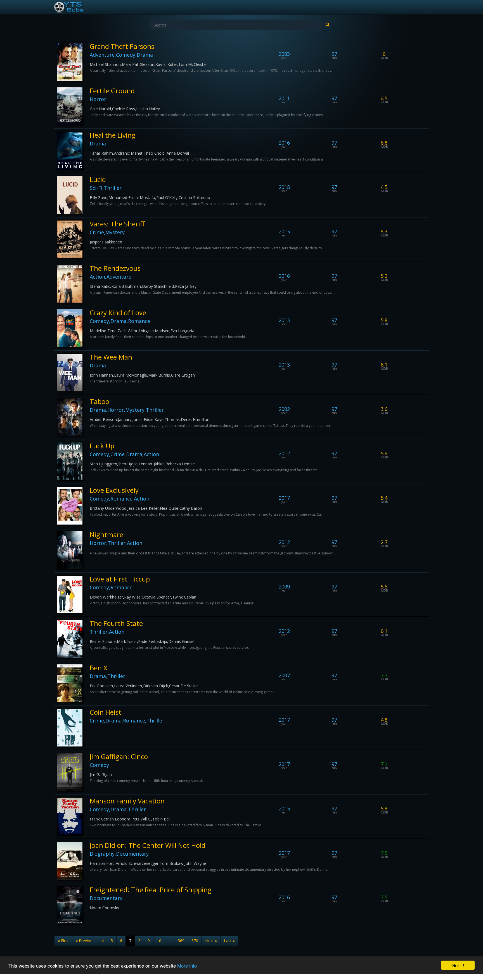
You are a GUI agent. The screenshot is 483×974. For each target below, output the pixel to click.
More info (187, 965)
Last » (229, 940)
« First (63, 940)
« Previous (85, 940)
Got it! (457, 965)
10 (159, 940)
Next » (211, 940)
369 (181, 940)
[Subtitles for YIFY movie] (75, 7)
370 (194, 940)
